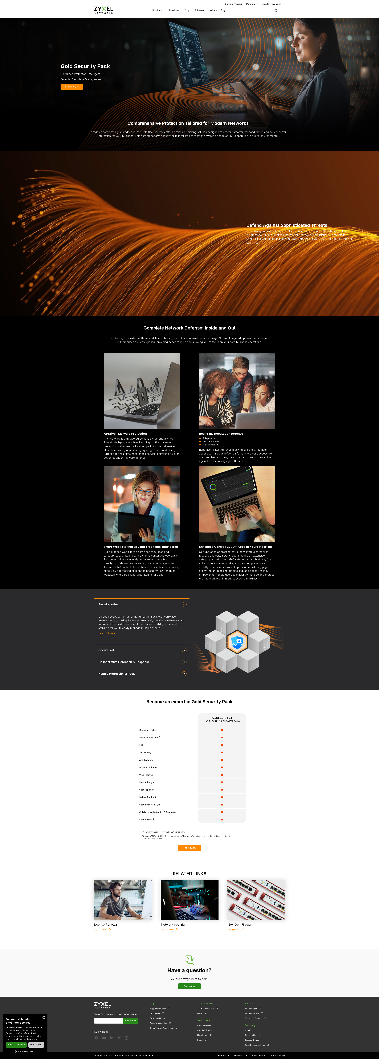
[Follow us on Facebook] (96, 1039)
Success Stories (252, 1040)
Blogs (199, 1040)
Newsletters (202, 1035)
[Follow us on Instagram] (126, 1039)
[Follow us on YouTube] (104, 1039)
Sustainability (250, 1035)
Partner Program (252, 1013)
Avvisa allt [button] (36, 1045)
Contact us (189, 986)
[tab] (142, 604)
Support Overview (158, 1008)
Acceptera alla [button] (16, 1045)
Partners (250, 4)
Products (157, 10)
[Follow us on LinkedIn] (111, 1039)
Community (155, 1013)
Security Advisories (158, 1023)
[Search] (276, 11)
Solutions (173, 10)
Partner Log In (251, 1008)
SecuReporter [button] (108, 604)
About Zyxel (250, 1030)
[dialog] (25, 1035)
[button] (25, 1051)
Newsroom (203, 1020)
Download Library (157, 1018)
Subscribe (130, 1020)
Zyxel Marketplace (205, 1008)
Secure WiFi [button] (106, 650)
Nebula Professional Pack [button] (116, 673)
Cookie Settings (277, 1055)
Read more (32, 1039)
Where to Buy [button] (217, 10)
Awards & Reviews (205, 1030)
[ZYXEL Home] (103, 10)
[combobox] (43, 1017)
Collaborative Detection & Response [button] (124, 662)
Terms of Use (240, 1055)
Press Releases (204, 1025)
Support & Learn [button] (194, 10)
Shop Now (72, 86)
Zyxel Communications (255, 1045)
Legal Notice (223, 1055)
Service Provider (233, 4)
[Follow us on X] (119, 1039)
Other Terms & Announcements (163, 1028)
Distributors (202, 1013)
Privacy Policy (258, 1055)
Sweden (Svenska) (271, 4)
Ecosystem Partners (253, 1018)
